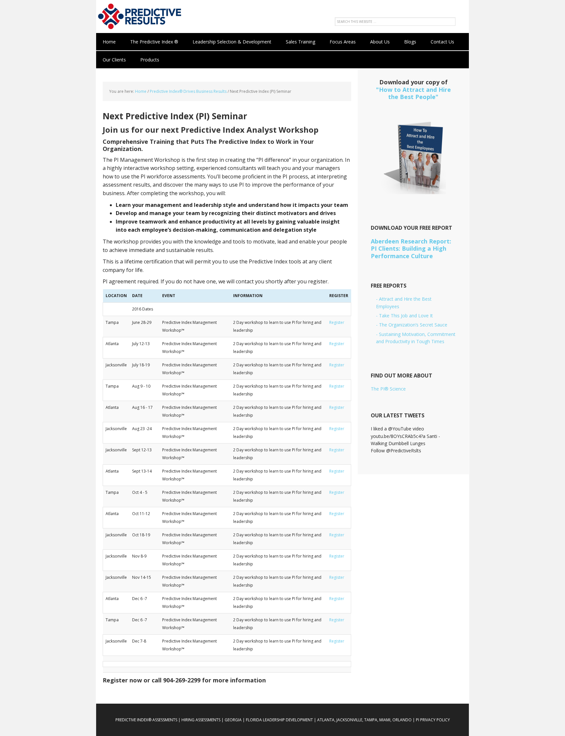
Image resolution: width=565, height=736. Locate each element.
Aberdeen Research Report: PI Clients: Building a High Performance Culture (411, 248)
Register (336, 322)
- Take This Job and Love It (404, 315)
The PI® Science (388, 389)
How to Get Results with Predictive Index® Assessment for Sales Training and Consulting (138, 16)
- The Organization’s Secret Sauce (411, 325)
